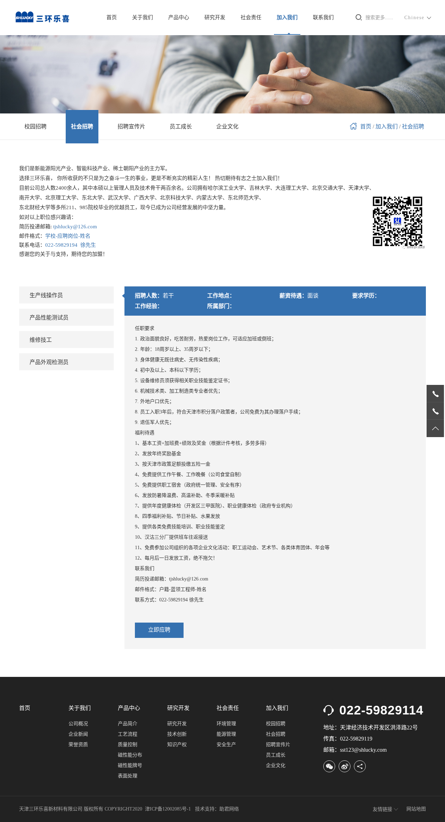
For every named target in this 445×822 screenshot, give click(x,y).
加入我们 (287, 17)
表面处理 (127, 775)
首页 (111, 17)
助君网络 (229, 809)
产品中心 (178, 17)
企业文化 (275, 765)
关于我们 (142, 17)
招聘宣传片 (278, 744)
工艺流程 (127, 734)
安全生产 (226, 744)
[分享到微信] (329, 766)
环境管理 (226, 723)
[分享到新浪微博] (344, 766)
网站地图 (416, 809)
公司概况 (78, 723)
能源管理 (226, 734)
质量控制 (127, 744)
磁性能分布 (130, 755)
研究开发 (214, 17)
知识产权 (177, 744)
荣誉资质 (78, 744)
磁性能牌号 (130, 765)
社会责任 (251, 17)
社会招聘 (413, 126)
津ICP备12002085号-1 (168, 809)
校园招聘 (275, 723)
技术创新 (177, 734)
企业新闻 (78, 734)
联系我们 (323, 17)
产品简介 (127, 723)
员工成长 (275, 755)
